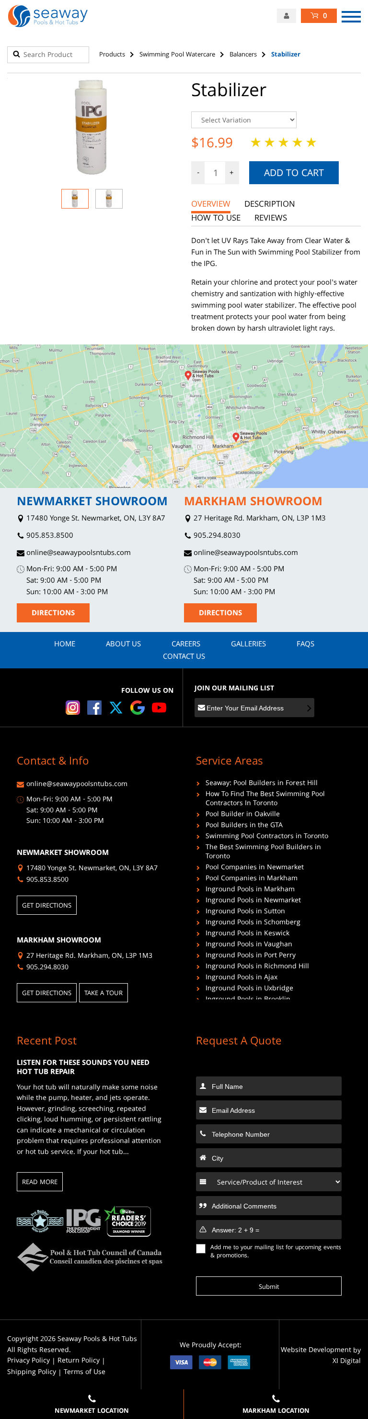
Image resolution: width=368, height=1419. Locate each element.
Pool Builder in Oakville (243, 815)
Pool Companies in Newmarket (255, 869)
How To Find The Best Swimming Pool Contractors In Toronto (265, 799)
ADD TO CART (294, 174)
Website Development (316, 1350)
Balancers (243, 55)
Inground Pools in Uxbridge (249, 990)
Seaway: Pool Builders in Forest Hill (262, 784)
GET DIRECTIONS (46, 906)
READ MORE (40, 1182)
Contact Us (184, 657)
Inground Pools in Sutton (245, 913)
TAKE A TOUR (103, 993)
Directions (53, 614)
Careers (186, 645)
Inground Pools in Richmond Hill (257, 968)
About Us (123, 645)
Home (64, 645)
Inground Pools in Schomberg (253, 924)
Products (112, 55)
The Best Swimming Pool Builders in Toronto (263, 853)
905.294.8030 (216, 537)
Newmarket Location (92, 1411)
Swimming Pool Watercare (177, 55)
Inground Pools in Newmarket (253, 902)
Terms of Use (84, 1372)
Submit (269, 1287)
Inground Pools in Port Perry (251, 957)
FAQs (305, 645)
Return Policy (79, 1361)
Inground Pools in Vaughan (249, 946)
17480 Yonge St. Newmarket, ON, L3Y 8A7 (94, 519)
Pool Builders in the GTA (244, 826)
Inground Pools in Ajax (241, 979)
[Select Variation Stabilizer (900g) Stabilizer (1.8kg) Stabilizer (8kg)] (276, 119)
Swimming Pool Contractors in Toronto (267, 837)
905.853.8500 (48, 537)
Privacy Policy (28, 1361)
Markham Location (276, 1411)
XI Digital (347, 1361)
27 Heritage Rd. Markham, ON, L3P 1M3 (259, 519)
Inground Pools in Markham (250, 891)
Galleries (248, 645)
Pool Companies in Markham (252, 880)
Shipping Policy (31, 1372)
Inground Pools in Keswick (247, 935)
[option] (92, 128)
